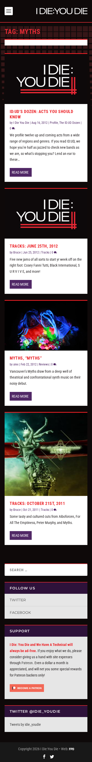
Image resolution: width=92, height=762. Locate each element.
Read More (20, 172)
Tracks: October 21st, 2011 (37, 503)
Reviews (44, 364)
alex (15, 364)
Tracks (45, 252)
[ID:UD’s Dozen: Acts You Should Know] (46, 79)
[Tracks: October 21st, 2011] (46, 454)
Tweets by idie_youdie (25, 724)
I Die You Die (21, 123)
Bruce (17, 252)
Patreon (27, 663)
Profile (54, 123)
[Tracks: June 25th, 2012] (46, 214)
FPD (71, 749)
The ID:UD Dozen (69, 123)
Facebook (20, 612)
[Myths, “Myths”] (46, 326)
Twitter (18, 600)
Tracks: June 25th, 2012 (34, 246)
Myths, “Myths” (26, 358)
